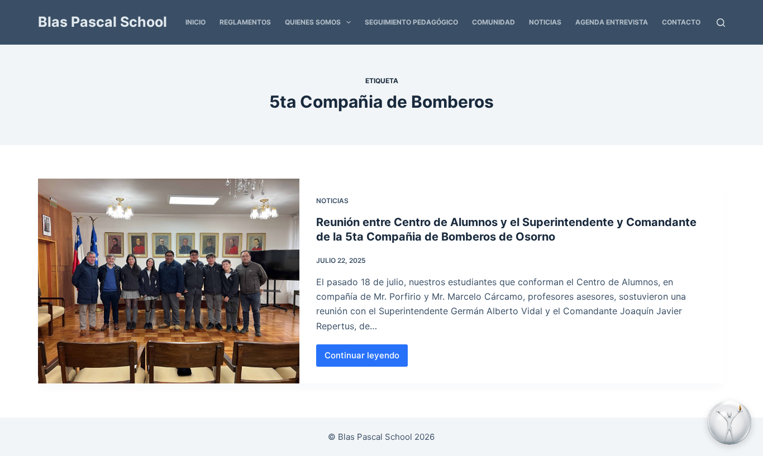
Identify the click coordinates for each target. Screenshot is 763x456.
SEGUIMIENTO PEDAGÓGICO (411, 22)
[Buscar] (721, 22)
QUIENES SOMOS (313, 22)
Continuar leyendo (366, 358)
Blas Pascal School (102, 21)
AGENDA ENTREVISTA (611, 22)
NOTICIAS (545, 22)
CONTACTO (681, 22)
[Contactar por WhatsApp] (729, 422)
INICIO (195, 22)
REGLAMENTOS (245, 22)
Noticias (332, 200)
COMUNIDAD (493, 22)
